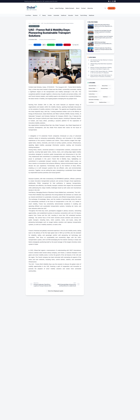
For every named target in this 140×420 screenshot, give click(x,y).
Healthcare (63, 15)
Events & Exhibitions (95, 91)
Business (35, 15)
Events (76, 15)
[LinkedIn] (115, 1)
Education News (106, 88)
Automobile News (94, 85)
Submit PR (111, 8)
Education (70, 15)
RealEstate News (104, 102)
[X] (110, 1)
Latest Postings (59, 8)
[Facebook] (108, 1)
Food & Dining (83, 15)
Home (51, 8)
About (77, 8)
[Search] (105, 8)
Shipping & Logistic (36, 23)
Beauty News (106, 85)
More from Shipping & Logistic (55, 291)
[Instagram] (112, 1)
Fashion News (93, 94)
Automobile (56, 15)
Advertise (90, 8)
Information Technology (95, 99)
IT (39, 15)
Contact (83, 8)
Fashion (50, 15)
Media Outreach (69, 8)
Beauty (44, 15)
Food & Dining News (94, 96)
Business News (94, 88)
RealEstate (91, 15)
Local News (28, 15)
